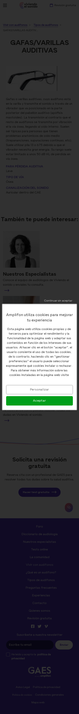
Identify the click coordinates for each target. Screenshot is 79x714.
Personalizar (39, 389)
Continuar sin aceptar (58, 300)
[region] (39, 357)
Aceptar (39, 400)
